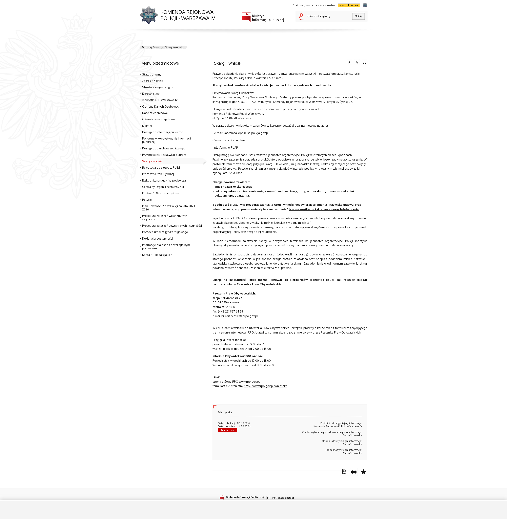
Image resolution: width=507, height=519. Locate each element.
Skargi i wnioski (174, 47)
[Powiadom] (363, 472)
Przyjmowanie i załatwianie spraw (164, 154)
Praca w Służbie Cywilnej (158, 174)
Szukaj (302, 17)
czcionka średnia (356, 61)
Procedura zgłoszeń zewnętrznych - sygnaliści (172, 225)
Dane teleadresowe (155, 113)
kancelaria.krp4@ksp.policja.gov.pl (246, 133)
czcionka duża (364, 62)
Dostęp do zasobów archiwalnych (164, 148)
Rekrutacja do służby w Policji (161, 167)
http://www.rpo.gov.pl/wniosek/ (265, 386)
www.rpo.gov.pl (249, 381)
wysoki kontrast (348, 5)
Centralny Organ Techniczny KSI (163, 186)
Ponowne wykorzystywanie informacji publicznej (166, 140)
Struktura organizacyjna (157, 87)
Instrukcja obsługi (283, 497)
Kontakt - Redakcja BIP (157, 254)
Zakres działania (152, 80)
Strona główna (150, 47)
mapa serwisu (326, 5)
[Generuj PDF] (344, 472)
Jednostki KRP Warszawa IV (160, 100)
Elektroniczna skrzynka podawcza (164, 180)
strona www (364, 4)
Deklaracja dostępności (157, 238)
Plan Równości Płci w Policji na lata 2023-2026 (169, 207)
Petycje (147, 199)
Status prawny (151, 74)
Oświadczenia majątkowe (158, 119)
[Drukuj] (354, 472)
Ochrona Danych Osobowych (161, 106)
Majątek (147, 125)
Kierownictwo (151, 93)
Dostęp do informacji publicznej (163, 132)
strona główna (304, 5)
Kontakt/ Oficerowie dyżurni (160, 193)
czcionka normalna (348, 61)
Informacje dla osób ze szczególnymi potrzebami (166, 246)
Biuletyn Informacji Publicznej (245, 496)
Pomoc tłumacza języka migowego (165, 232)
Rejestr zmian (227, 430)
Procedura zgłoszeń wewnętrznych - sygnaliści (165, 217)
